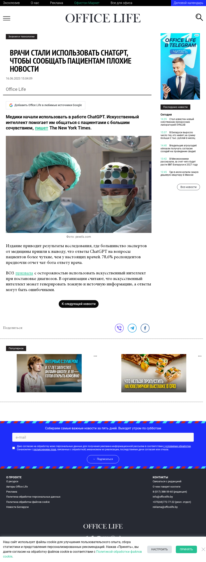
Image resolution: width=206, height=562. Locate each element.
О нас (35, 3)
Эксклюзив (11, 3)
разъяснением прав (44, 449)
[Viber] (119, 328)
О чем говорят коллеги (166, 486)
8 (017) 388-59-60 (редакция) (170, 491)
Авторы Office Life (17, 486)
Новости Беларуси (17, 506)
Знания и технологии (21, 36)
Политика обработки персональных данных (33, 496)
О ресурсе (12, 481)
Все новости (188, 187)
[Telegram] (132, 328)
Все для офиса (121, 3)
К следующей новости (79, 304)
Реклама (56, 3)
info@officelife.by (163, 496)
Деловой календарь (188, 3)
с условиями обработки (177, 446)
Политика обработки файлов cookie (28, 501)
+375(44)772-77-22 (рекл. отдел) (172, 501)
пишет (41, 127)
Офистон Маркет (87, 3)
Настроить (159, 549)
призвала (24, 273)
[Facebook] (145, 328)
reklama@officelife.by (165, 506)
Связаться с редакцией (167, 481)
